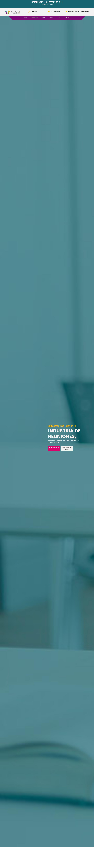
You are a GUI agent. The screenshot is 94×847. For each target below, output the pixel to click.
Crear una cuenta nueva (67, 448)
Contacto (67, 17)
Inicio (26, 17)
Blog (43, 17)
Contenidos (34, 17)
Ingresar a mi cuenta (54, 448)
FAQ (59, 17)
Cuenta (51, 17)
